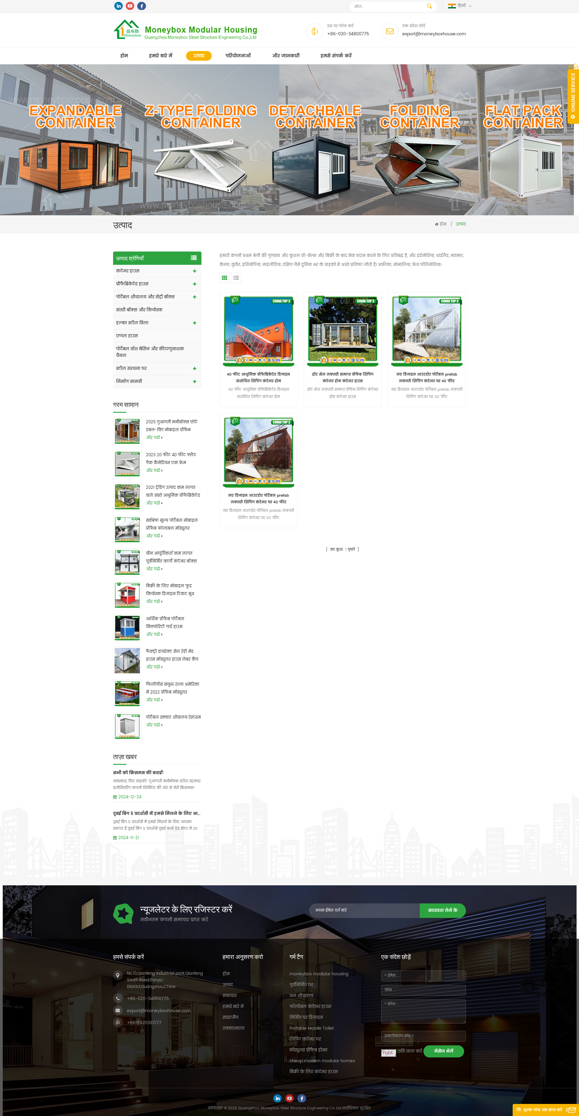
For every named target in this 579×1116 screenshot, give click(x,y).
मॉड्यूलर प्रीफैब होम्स (308, 1050)
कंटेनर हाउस (127, 271)
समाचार (230, 995)
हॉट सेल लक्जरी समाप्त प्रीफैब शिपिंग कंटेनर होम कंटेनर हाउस (342, 378)
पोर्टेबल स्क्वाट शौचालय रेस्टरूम (173, 717)
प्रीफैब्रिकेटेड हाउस (132, 284)
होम (124, 56)
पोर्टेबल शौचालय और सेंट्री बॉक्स (145, 296)
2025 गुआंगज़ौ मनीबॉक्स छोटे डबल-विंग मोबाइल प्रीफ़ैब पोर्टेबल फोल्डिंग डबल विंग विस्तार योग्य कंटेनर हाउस (172, 426)
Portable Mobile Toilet (312, 1028)
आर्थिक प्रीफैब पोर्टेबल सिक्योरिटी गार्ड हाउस (165, 623)
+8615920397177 (144, 1022)
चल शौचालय (301, 995)
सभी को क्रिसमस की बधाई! (138, 772)
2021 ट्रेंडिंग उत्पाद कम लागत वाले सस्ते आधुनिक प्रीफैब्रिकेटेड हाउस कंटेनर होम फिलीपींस (173, 492)
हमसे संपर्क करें (336, 56)
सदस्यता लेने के (442, 910)
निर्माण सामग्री (129, 381)
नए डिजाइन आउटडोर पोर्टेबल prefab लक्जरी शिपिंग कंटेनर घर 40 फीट (427, 378)
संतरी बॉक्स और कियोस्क (139, 309)
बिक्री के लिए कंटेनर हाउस (314, 1071)
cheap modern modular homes (322, 1060)
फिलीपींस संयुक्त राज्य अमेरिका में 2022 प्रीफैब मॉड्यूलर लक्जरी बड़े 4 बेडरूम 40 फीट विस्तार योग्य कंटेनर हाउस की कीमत (172, 689)
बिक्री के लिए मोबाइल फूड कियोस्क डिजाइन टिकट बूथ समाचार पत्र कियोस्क (170, 590)
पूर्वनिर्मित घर (301, 984)
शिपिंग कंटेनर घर (305, 1039)
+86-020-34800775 (348, 33)
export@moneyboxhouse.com (434, 33)
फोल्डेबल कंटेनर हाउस (310, 1006)
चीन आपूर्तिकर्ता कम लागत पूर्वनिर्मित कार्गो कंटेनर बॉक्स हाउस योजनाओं (171, 558)
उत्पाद (198, 56)
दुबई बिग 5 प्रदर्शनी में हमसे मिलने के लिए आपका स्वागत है (157, 813)
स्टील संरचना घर (131, 368)
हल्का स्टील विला (132, 322)
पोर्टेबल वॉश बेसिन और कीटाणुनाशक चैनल (150, 352)
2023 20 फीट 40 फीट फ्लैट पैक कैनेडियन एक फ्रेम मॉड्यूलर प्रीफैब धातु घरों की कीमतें (171, 459)
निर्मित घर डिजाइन (306, 1017)
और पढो (153, 438)
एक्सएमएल (234, 1028)
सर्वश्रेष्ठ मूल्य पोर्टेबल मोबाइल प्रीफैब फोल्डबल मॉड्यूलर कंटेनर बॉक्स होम (172, 525)
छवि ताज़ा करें (409, 1051)
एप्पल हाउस (127, 335)
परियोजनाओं (238, 56)
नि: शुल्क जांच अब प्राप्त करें (539, 1110)
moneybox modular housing (319, 973)
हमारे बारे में (160, 56)
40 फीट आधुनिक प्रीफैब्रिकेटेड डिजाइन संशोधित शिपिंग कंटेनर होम (258, 378)
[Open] (573, 93)
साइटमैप (230, 1017)
